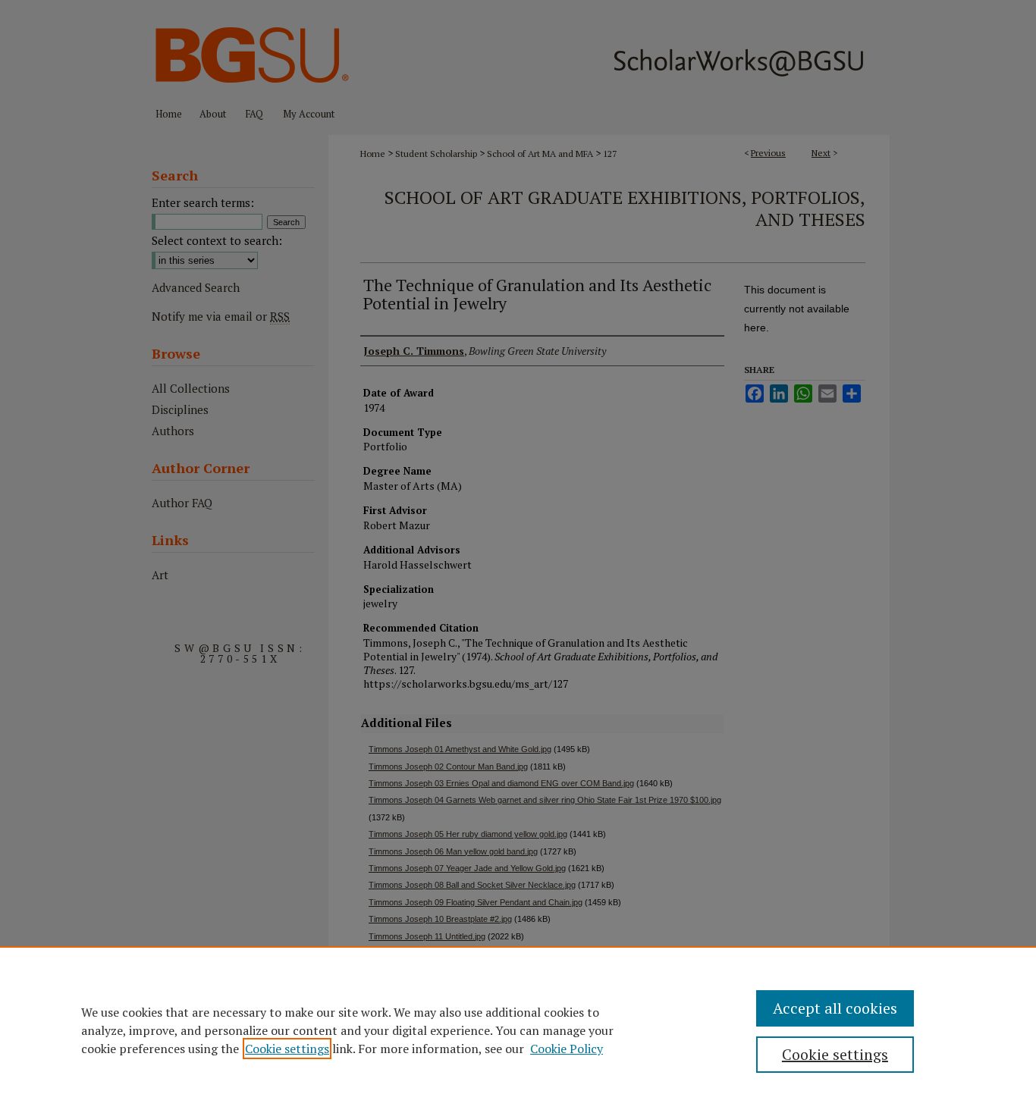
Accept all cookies (835, 1008)
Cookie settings (287, 1048)
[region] (518, 1029)
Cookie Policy (566, 1048)
